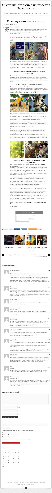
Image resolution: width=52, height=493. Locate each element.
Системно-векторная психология (6, 30)
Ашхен (12, 318)
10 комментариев (6, 25)
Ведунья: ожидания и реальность (20, 246)
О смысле (16, 483)
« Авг (3, 466)
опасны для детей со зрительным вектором (29, 92)
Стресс (23, 484)
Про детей (10, 483)
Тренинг (28, 484)
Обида (32, 484)
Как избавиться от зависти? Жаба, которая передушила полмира (40, 255)
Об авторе (45, 13)
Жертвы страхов (34, 483)
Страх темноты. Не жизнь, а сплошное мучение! (9, 246)
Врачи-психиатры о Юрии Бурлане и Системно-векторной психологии (22, 13)
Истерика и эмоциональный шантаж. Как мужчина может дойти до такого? (31, 248)
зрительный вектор (7, 28)
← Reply (48, 270)
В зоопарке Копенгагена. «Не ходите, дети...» (27, 23)
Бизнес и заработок (24, 483)
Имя (19, 407)
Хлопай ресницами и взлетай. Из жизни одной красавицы (42, 247)
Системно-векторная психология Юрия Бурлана (26, 7)
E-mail (19, 410)
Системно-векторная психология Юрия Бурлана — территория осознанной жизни (17, 430)
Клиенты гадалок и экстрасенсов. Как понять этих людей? (13, 432)
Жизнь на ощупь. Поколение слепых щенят (13, 255)
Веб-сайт (19, 414)
